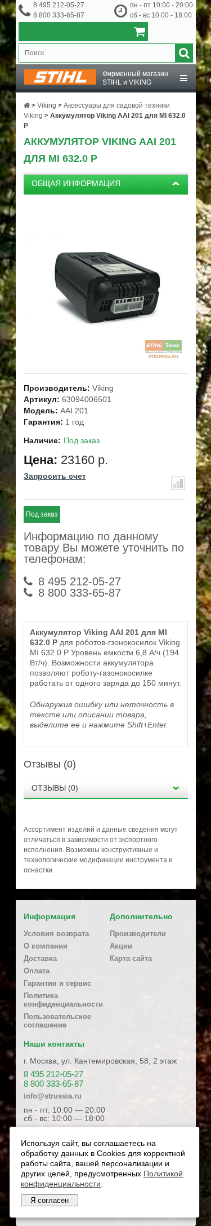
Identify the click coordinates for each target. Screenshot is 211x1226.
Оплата (37, 971)
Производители (138, 933)
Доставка (40, 958)
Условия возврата (56, 933)
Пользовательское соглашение (57, 1020)
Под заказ (42, 514)
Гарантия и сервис (57, 983)
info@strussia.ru (53, 1096)
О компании (46, 946)
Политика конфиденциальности (63, 999)
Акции (121, 946)
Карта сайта (131, 958)
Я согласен (49, 1200)
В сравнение (178, 483)
